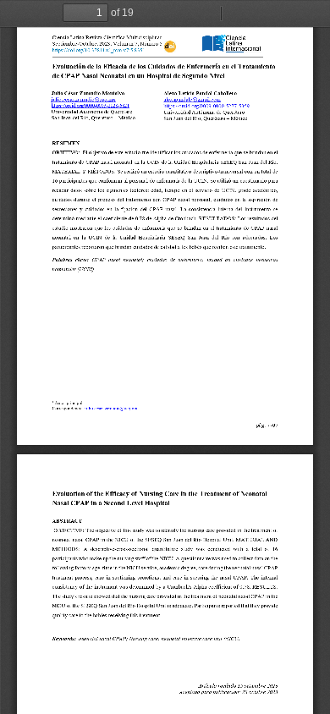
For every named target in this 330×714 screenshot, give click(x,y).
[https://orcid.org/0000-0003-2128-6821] (90, 105)
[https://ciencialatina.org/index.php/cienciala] (232, 43)
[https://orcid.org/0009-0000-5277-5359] (206, 105)
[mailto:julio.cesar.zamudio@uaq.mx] (83, 99)
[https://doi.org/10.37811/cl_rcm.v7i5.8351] (98, 49)
